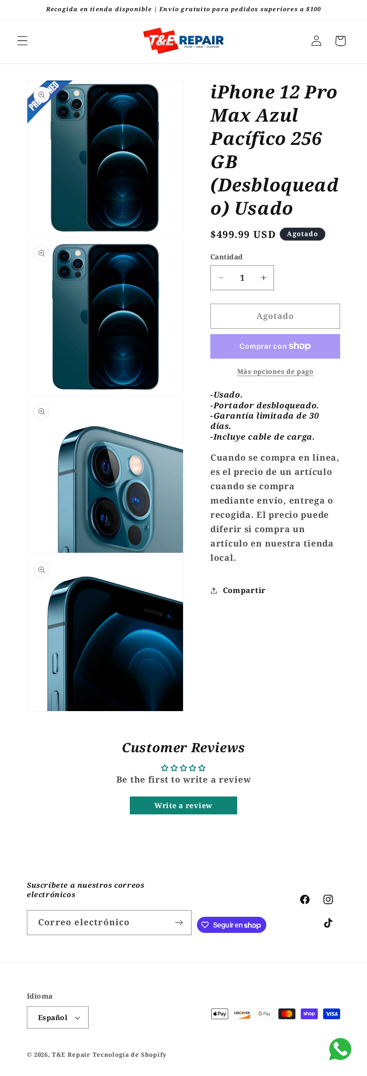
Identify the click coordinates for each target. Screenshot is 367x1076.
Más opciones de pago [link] (275, 371)
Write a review (183, 805)
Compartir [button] (244, 590)
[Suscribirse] (179, 922)
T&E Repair (71, 1055)
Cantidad (226, 257)
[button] (22, 41)
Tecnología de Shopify (130, 1055)
